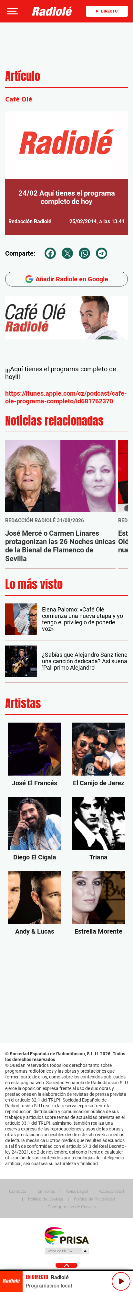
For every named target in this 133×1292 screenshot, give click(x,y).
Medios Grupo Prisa (67, 1251)
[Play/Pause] (121, 1281)
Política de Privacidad (94, 1198)
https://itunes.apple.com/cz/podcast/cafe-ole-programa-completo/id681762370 (66, 397)
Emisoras (46, 1191)
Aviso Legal (77, 1191)
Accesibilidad (111, 1191)
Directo (109, 11)
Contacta (17, 1191)
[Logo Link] (52, 11)
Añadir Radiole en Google (72, 279)
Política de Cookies (45, 1198)
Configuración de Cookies (71, 1206)
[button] (11, 11)
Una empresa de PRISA (66, 1235)
